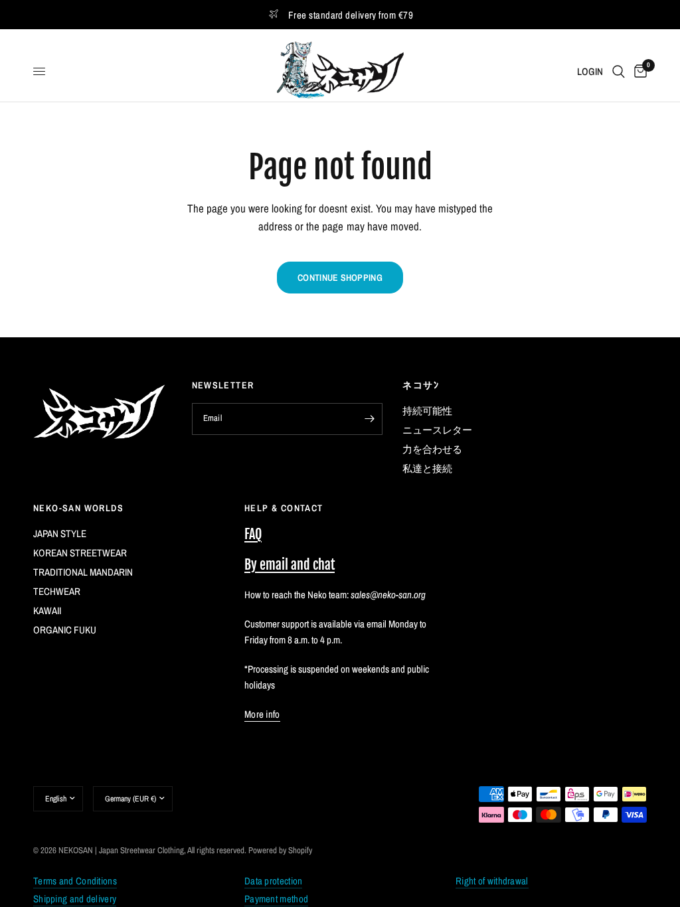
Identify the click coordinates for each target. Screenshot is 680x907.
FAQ (253, 534)
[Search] (619, 71)
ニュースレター (437, 430)
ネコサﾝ (420, 385)
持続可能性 (427, 411)
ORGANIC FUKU (64, 630)
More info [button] (262, 714)
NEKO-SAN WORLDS (78, 508)
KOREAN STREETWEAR (80, 553)
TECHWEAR (56, 591)
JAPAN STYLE (59, 533)
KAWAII (47, 611)
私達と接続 (427, 468)
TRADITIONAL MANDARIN (83, 572)
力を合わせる (432, 449)
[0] (638, 71)
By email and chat (289, 564)
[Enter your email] (369, 419)
